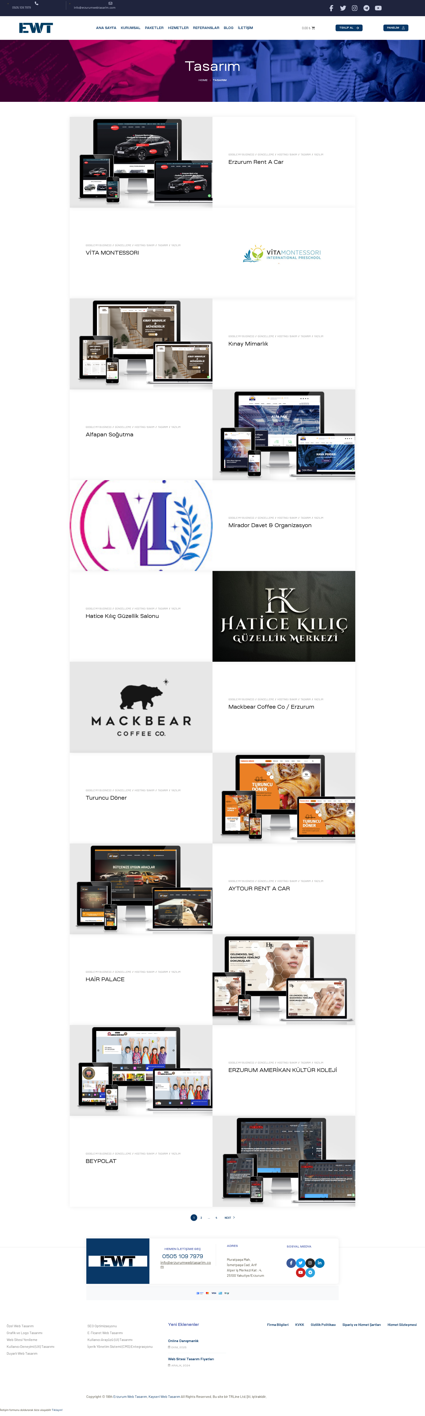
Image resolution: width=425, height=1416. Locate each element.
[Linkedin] (320, 1263)
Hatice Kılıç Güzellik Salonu (122, 616)
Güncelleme (266, 154)
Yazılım (318, 154)
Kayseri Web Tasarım (164, 1396)
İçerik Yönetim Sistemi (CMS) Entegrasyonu (120, 1346)
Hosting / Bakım (287, 154)
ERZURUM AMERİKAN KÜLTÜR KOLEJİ (282, 1070)
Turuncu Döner (106, 798)
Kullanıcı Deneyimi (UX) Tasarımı (30, 1346)
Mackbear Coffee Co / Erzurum (271, 707)
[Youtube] (378, 8)
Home (203, 80)
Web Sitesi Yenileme (22, 1339)
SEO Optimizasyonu (102, 1326)
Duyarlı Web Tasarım (22, 1353)
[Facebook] (331, 8)
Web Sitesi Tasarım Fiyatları (191, 1359)
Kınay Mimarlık (248, 343)
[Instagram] (355, 8)
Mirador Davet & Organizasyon (270, 525)
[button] (349, 28)
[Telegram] (366, 8)
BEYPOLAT (101, 1161)
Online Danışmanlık (183, 1340)
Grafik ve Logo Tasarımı (24, 1333)
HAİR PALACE (105, 979)
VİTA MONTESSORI (112, 252)
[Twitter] (343, 8)
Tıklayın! (57, 1410)
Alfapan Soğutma (109, 434)
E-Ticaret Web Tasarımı (105, 1333)
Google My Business (241, 154)
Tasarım (306, 154)
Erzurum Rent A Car (256, 162)
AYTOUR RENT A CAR (259, 888)
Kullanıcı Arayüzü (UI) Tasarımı (109, 1339)
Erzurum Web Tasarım (130, 1396)
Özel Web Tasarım (20, 1326)
